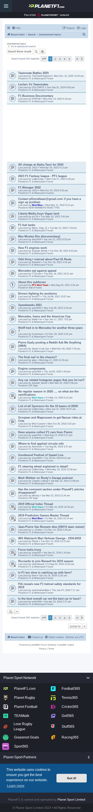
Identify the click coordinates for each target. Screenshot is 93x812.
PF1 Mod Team (40, 285)
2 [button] (55, 59)
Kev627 (36, 296)
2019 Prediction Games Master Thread (43, 515)
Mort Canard (38, 423)
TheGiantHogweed (42, 76)
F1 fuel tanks (26, 225)
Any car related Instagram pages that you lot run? (51, 380)
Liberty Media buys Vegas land (38, 213)
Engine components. (32, 368)
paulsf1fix (37, 435)
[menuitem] (16, 28)
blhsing (36, 495)
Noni (34, 575)
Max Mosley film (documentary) (39, 236)
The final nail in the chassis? (37, 357)
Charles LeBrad (40, 481)
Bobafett (36, 262)
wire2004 (37, 239)
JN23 (35, 167)
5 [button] (69, 59)
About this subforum (32, 282)
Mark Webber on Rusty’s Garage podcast (45, 478)
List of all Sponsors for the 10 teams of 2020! (48, 406)
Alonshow (37, 446)
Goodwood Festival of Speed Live (40, 455)
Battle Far (37, 319)
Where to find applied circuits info (41, 443)
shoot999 (37, 458)
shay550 (36, 552)
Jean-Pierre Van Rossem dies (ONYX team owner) (51, 526)
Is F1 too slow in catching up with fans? (45, 572)
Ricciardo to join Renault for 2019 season (45, 561)
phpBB (35, 645)
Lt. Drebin (37, 529)
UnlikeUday (38, 179)
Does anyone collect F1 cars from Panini (45, 432)
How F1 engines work (32, 247)
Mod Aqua (37, 397)
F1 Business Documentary (35, 95)
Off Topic (33, 385)
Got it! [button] (71, 778)
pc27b (35, 216)
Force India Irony (29, 549)
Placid (35, 541)
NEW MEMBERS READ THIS (44, 207)
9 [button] (77, 59)
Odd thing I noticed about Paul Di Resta (44, 259)
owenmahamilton (40, 590)
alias (34, 360)
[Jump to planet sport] (48, 15)
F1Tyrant (37, 273)
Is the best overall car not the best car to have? (49, 598)
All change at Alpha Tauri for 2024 (40, 164)
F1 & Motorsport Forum (41, 78)
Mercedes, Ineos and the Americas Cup (44, 316)
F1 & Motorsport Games (41, 193)
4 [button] (64, 59)
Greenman (38, 334)
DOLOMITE (38, 87)
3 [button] (60, 59)
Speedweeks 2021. (30, 305)
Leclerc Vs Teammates (33, 84)
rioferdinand (38, 564)
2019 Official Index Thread (35, 504)
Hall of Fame (35, 287)
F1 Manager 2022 (29, 187)
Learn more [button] (15, 786)
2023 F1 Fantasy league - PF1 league (42, 176)
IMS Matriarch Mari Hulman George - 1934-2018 (49, 538)
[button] (44, 58)
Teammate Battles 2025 (33, 73)
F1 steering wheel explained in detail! (43, 466)
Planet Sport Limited (71, 799)
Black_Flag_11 (40, 228)
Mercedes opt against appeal (37, 270)
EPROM (36, 98)
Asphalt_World (40, 250)
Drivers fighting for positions (37, 293)
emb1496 (37, 601)
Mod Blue (37, 205)
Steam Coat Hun (40, 348)
